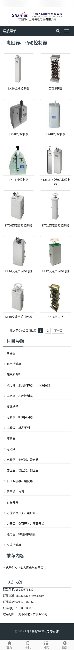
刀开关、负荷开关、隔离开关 (25, 523)
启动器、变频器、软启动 (22, 459)
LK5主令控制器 (18, 134)
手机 (28, 647)
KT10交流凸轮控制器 (18, 316)
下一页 (58, 330)
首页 (9, 647)
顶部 (65, 647)
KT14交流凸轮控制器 (18, 271)
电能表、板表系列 (18, 427)
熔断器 (11, 438)
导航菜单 (9, 31)
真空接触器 (14, 364)
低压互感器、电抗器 (20, 481)
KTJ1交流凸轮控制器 (55, 225)
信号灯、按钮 (15, 491)
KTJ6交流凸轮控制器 (18, 225)
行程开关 (12, 502)
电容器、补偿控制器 (20, 417)
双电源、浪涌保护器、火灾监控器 (28, 385)
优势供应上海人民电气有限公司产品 (26, 567)
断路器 (11, 353)
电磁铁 (11, 449)
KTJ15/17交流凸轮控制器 (56, 182)
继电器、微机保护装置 (21, 534)
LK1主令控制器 (18, 179)
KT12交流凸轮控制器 (55, 271)
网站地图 (55, 631)
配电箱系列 (14, 374)
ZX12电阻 (55, 88)
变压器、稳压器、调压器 (22, 470)
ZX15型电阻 (55, 316)
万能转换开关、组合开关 (22, 513)
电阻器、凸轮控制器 (20, 395)
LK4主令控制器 (55, 134)
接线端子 (12, 406)
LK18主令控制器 (18, 88)
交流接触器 (14, 545)
